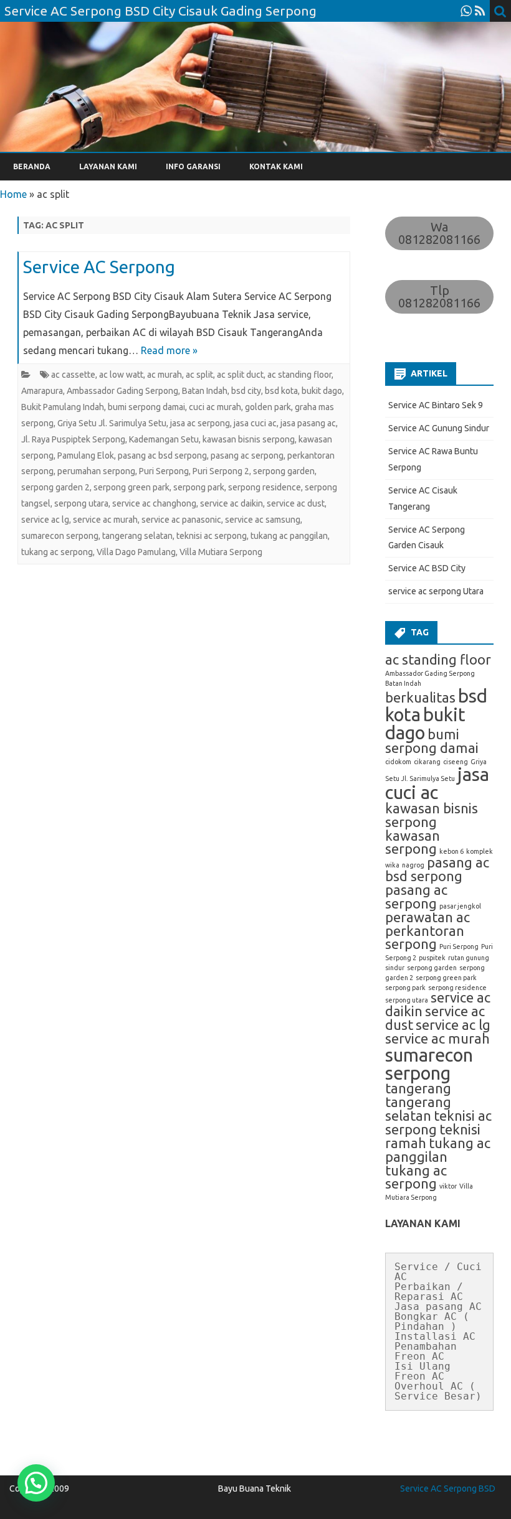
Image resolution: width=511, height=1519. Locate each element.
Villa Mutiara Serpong (220, 552)
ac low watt (121, 375)
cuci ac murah (215, 407)
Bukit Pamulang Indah (62, 407)
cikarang (427, 761)
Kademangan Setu (164, 439)
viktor (448, 1186)
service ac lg (45, 520)
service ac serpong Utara (436, 591)
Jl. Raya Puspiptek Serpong (73, 439)
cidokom (398, 761)
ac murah (164, 375)
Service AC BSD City (427, 568)
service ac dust (296, 503)
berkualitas (420, 697)
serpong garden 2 (55, 487)
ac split (199, 375)
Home (13, 194)
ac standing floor (299, 375)
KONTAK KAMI (276, 166)
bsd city (246, 391)
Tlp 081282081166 (439, 296)
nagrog (413, 865)
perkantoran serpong (424, 937)
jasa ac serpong (200, 423)
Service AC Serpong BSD (447, 1488)
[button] (36, 1483)
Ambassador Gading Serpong (122, 391)
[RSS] (480, 10)
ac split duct (240, 375)
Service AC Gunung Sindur (438, 428)
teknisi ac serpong (211, 536)
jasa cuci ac (255, 423)
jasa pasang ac (308, 423)
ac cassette (73, 375)
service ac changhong (154, 503)
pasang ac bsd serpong (162, 455)
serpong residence (264, 487)
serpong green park (131, 487)
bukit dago (322, 391)
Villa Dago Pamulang (136, 552)
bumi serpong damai (146, 407)
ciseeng (455, 761)
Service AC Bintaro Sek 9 (435, 405)
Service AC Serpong (99, 266)
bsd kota (281, 391)
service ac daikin (231, 503)
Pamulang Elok (85, 455)
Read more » (169, 350)
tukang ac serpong (57, 552)
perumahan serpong (96, 471)
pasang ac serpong (247, 455)
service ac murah (105, 520)
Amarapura (42, 391)
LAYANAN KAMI (108, 166)
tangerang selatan (137, 536)
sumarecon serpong (59, 536)
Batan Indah (204, 391)
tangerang (418, 1088)
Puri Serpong (164, 471)
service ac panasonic (181, 520)
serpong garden (284, 471)
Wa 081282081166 (439, 233)
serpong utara (81, 503)
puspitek (432, 957)
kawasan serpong (412, 842)
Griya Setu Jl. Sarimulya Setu (111, 423)
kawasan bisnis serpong (249, 439)
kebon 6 (451, 851)
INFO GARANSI (193, 166)
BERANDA (31, 166)
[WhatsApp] (466, 10)
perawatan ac (427, 917)
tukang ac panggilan (289, 536)
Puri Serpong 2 (221, 471)
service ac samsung (262, 520)
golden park (268, 407)
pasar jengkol (460, 906)
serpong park (198, 487)
